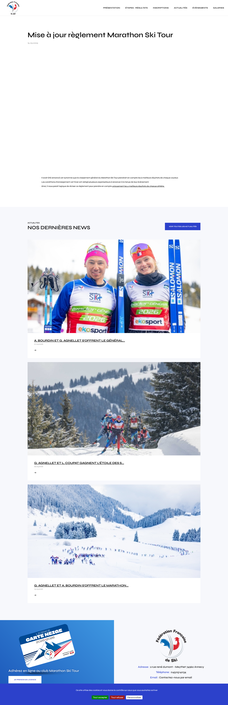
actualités (180, 8)
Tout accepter (100, 697)
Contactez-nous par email (175, 677)
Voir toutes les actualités (182, 226)
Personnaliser (134, 697)
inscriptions (161, 8)
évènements (200, 8)
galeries (218, 8)
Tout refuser (117, 697)
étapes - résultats (136, 8)
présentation (111, 8)
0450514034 (178, 672)
